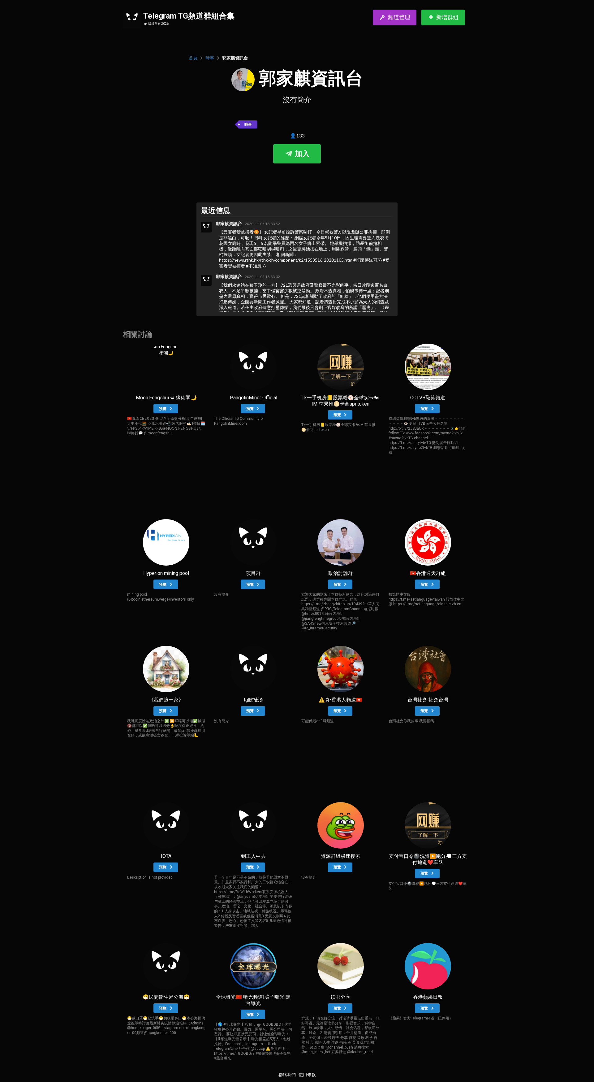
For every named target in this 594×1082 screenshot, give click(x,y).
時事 (209, 58)
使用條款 (307, 1074)
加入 (301, 154)
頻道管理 (399, 17)
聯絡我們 (287, 1074)
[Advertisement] (297, 182)
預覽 (163, 408)
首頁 (193, 58)
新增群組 (447, 17)
